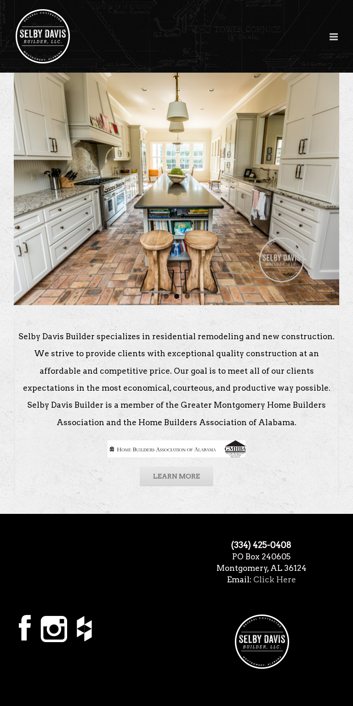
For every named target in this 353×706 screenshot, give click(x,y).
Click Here (274, 579)
